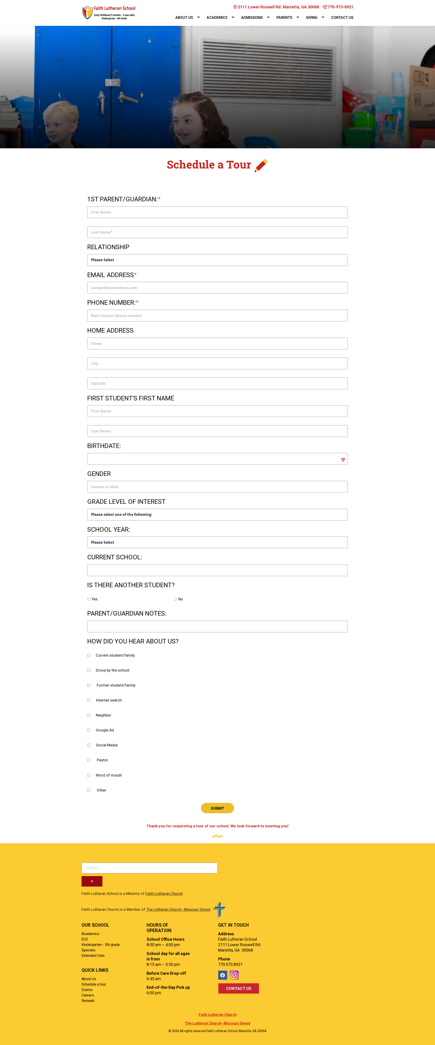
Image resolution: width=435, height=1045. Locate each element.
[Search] (92, 881)
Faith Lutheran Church (164, 893)
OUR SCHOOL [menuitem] (95, 925)
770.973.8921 (230, 964)
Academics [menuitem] (217, 17)
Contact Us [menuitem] (342, 17)
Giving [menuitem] (311, 17)
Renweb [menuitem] (88, 1001)
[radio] (130, 599)
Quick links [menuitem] (95, 970)
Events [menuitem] (87, 990)
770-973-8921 (340, 7)
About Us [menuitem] (184, 17)
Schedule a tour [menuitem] (94, 984)
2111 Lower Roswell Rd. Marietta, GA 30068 (278, 7)
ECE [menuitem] (85, 939)
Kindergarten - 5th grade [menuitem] (101, 945)
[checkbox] (217, 656)
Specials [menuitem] (88, 950)
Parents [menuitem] (284, 17)
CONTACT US (238, 988)
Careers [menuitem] (88, 995)
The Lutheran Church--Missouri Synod (178, 909)
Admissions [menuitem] (252, 17)
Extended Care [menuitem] (93, 955)
